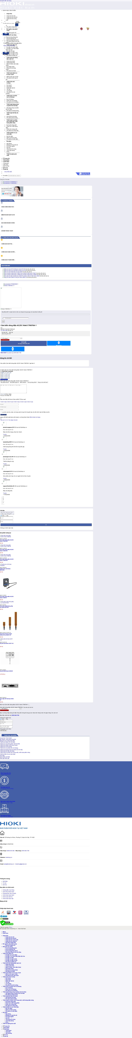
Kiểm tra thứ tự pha (12, 137)
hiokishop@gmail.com (21, 864)
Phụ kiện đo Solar (11, 70)
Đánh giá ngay (4, 379)
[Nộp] (3, 177)
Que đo (8, 147)
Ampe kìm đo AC (11, 16)
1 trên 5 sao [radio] (3, 401)
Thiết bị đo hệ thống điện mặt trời (12, 58)
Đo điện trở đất (10, 51)
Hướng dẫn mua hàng (8, 890)
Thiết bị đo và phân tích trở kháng (12, 96)
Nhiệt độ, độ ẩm (11, 88)
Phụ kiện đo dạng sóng (13, 110)
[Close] (0, 418)
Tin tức (6, 167)
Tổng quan (6, 163)
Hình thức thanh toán (8, 891)
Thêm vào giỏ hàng (5, 339)
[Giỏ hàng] (6, 34)
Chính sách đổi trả (7, 896)
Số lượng (4, 338)
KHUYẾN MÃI (8, 171)
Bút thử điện (10, 136)
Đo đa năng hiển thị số (12, 40)
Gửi (46, 524)
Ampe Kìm (5, 935)
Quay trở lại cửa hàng (9, 45)
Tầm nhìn (5, 164)
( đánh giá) (4, 330)
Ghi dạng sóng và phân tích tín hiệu (12, 108)
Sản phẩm (6, 160)
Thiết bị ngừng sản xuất (12, 154)
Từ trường (9, 90)
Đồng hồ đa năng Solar (11, 68)
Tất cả (2, 420)
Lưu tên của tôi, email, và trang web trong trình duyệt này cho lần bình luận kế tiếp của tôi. (26, 412)
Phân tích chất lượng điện (11, 127)
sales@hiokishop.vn (9, 864)
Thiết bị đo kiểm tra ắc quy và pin (12, 73)
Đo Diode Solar (11, 66)
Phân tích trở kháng (12, 100)
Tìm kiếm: (5, 175)
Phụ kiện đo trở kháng (12, 102)
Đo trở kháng (10, 99)
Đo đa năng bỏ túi (11, 38)
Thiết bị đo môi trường (11, 82)
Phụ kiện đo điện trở (12, 55)
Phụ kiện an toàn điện (12, 139)
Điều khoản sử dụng (35, 417)
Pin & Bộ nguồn (11, 146)
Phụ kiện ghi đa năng (12, 117)
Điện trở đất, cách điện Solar (12, 64)
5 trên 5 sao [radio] (30, 401)
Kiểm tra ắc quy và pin (12, 76)
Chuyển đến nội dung (5, 0)
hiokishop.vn (9, 857)
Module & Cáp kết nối (12, 145)
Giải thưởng (6, 166)
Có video (11, 420)
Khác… (8, 151)
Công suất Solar (11, 62)
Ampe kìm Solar (11, 61)
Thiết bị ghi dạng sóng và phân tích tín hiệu (13, 105)
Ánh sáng (9, 86)
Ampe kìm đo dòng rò (11, 941)
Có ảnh (15, 420)
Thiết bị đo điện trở (8, 953)
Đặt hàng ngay (3, 730)
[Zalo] (12, 349)
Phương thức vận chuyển (9, 893)
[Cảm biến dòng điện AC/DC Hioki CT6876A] (10, 183)
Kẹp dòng (9, 143)
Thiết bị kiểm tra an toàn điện (12, 133)
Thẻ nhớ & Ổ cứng (11, 149)
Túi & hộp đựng (11, 150)
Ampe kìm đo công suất (11, 19)
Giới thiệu (6, 161)
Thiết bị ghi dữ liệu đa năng (12, 113)
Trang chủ (7, 158)
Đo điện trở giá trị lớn (12, 52)
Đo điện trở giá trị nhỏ (12, 54)
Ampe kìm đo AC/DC (12, 17)
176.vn (10, 927)
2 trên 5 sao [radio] (10, 401)
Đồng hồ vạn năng (11, 35)
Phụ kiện (9, 141)
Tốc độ (8, 89)
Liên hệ (6, 169)
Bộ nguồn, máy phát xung (12, 29)
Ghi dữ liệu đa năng (12, 116)
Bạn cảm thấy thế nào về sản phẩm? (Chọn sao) (13, 399)
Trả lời (4, 434)
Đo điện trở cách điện (12, 47)
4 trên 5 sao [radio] (23, 401)
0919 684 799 (85, 173)
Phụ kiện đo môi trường (10, 92)
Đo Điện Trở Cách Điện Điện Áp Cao (12, 49)
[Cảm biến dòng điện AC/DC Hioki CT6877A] (10, 182)
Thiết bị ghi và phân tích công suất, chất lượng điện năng (12, 121)
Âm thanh (9, 85)
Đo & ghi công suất (11, 125)
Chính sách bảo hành (8, 895)
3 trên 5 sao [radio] (16, 401)
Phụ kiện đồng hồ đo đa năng (12, 42)
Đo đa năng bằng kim (12, 37)
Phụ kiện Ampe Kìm (12, 27)
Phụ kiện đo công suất (12, 130)
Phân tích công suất (12, 129)
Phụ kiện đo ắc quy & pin (12, 78)
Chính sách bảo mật (8, 898)
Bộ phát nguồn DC (11, 32)
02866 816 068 (86, 174)
